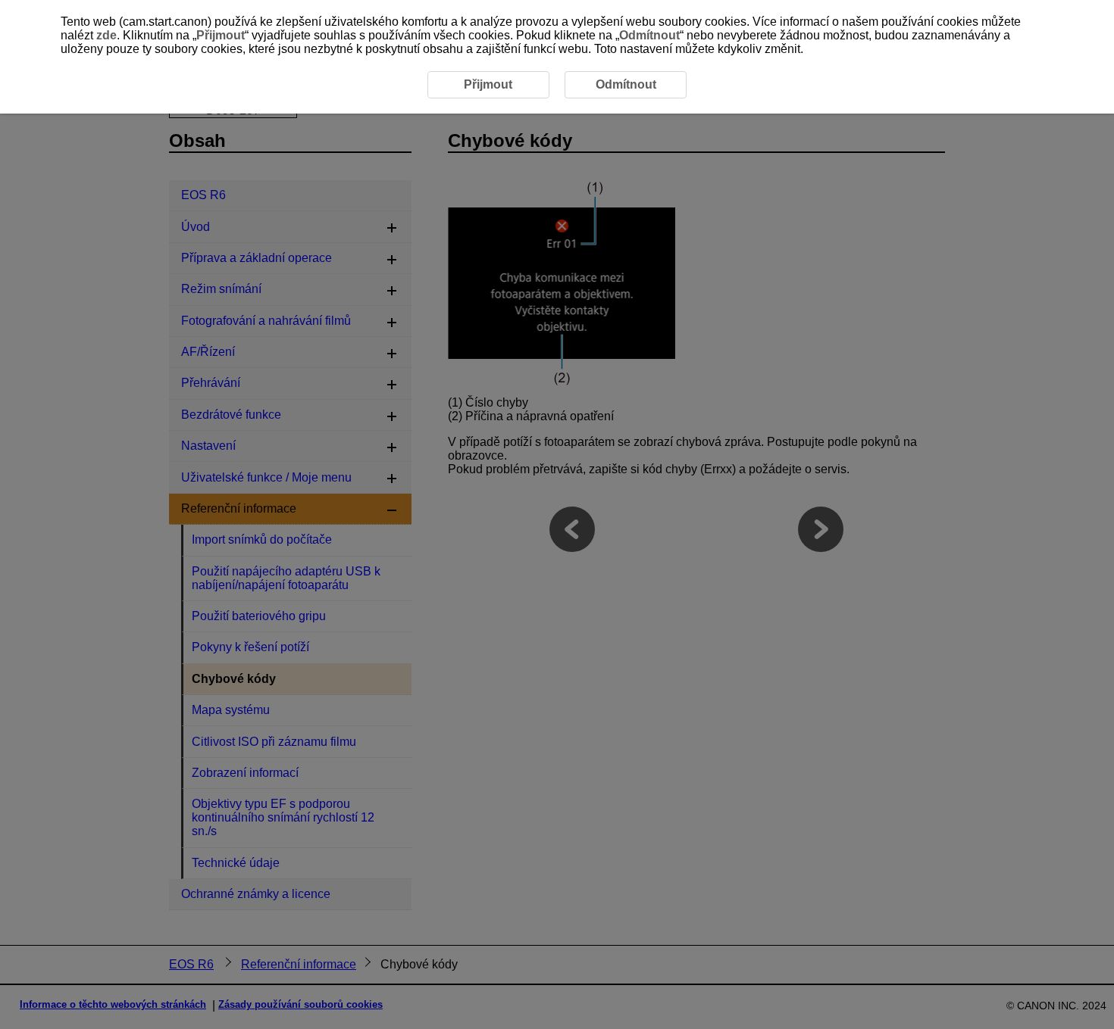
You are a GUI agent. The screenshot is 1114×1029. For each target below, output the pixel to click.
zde (106, 35)
